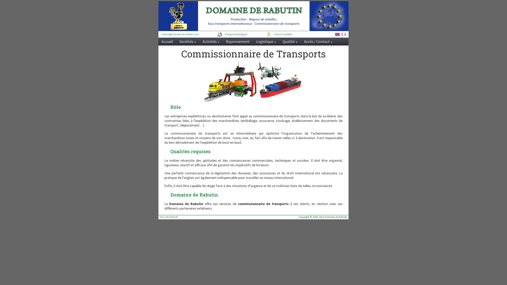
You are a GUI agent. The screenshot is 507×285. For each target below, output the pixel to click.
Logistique (266, 41)
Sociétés (187, 41)
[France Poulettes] (269, 34)
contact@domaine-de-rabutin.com (180, 34)
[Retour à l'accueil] (234, 16)
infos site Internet (168, 217)
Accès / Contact (318, 41)
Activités (211, 41)
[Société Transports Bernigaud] (220, 34)
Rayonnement (238, 41)
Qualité (290, 41)
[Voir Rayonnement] (329, 16)
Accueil (167, 41)
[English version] (337, 34)
